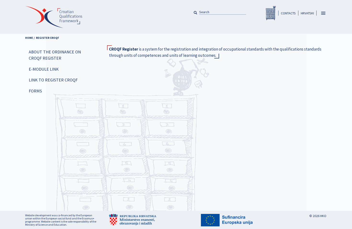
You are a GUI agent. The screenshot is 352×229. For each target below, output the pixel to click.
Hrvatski (307, 13)
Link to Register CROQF (53, 80)
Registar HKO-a (271, 13)
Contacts (288, 13)
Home (29, 38)
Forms (35, 91)
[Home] (53, 20)
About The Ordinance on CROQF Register (55, 55)
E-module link (44, 69)
